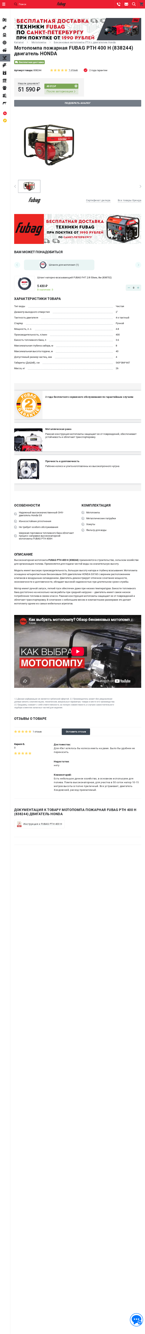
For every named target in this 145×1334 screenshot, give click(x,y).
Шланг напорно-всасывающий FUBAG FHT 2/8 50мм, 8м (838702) (74, 277)
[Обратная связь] (136, 1319)
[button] (15, 186)
